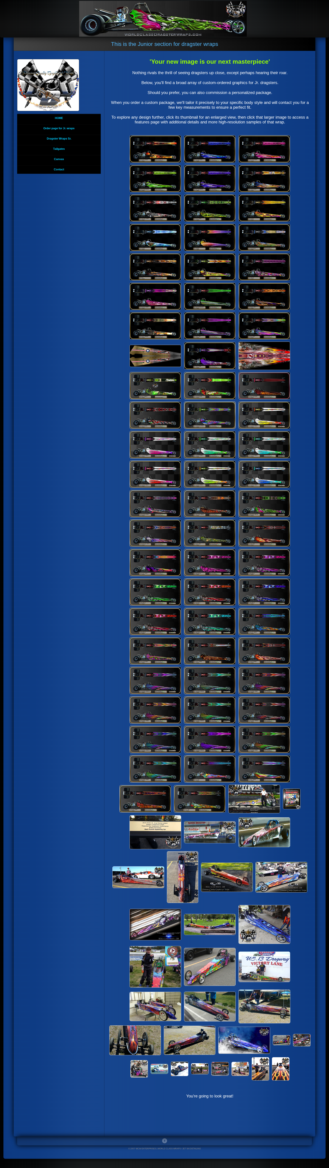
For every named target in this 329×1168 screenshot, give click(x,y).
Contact (59, 169)
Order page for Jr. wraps (59, 128)
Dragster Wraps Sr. (59, 138)
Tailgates (59, 148)
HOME (59, 118)
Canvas (59, 159)
